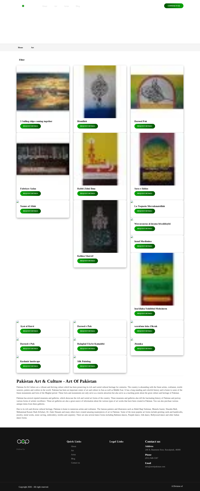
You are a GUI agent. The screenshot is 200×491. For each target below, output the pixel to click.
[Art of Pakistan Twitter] (116, 446)
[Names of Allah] (42, 209)
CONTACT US (174, 6)
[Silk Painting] (100, 364)
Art (72, 450)
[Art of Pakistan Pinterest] (125, 446)
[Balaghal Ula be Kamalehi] (100, 346)
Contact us (75, 463)
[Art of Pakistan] (23, 6)
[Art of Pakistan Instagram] (120, 446)
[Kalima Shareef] (100, 233)
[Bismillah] (100, 99)
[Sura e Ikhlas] (157, 166)
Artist (73, 455)
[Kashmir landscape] (42, 364)
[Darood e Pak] (100, 329)
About (73, 446)
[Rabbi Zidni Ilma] (100, 166)
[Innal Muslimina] (157, 244)
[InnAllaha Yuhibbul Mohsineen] (157, 286)
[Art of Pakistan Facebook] (112, 446)
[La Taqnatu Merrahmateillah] (157, 209)
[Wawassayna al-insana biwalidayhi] (157, 226)
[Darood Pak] (157, 99)
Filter (21, 60)
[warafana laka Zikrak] (157, 329)
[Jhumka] (157, 346)
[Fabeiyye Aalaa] (42, 166)
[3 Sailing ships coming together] (42, 99)
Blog (73, 459)
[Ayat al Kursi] (42, 329)
